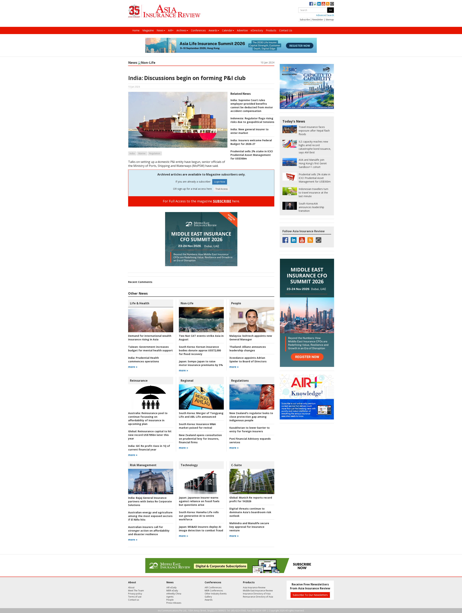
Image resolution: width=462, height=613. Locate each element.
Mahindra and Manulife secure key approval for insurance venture (249, 526)
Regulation (154, 153)
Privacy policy (135, 593)
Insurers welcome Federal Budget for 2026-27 (251, 142)
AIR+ (171, 30)
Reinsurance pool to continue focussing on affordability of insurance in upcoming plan (147, 418)
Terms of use (134, 596)
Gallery (208, 596)
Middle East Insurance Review (258, 590)
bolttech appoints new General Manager (250, 337)
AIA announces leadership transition (311, 207)
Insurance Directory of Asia (257, 593)
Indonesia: (237, 118)
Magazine (148, 30)
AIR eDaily (171, 587)
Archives (181, 30)
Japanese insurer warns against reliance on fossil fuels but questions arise (199, 501)
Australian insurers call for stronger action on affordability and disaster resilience (148, 530)
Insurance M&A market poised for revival (197, 425)
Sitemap (330, 19)
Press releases (173, 602)
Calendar (227, 30)
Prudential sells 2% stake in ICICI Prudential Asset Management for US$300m (251, 155)
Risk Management (143, 465)
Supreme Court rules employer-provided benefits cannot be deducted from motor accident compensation (251, 105)
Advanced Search (325, 15)
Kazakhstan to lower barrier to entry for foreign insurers (249, 429)
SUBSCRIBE (222, 201)
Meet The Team (136, 590)
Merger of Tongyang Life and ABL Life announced (201, 414)
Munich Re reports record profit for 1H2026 (250, 499)
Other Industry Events (215, 593)
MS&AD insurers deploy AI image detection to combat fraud (201, 528)
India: (135, 78)
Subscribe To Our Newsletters (310, 595)
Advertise (242, 30)
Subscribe (305, 19)
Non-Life (148, 62)
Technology (189, 465)
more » (132, 366)
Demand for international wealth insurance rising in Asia (149, 337)
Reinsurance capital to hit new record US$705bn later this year (149, 435)
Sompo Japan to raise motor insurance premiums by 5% (201, 363)
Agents (169, 596)
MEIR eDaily (172, 590)
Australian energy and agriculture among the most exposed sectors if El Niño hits (150, 516)
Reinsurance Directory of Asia (258, 596)
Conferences (198, 30)
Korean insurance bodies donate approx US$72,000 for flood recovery (200, 350)
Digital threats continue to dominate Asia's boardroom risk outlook (250, 512)
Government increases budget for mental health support (150, 348)
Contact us (133, 599)
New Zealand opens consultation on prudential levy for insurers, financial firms (200, 438)
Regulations (240, 381)
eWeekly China (173, 593)
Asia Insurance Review (254, 587)
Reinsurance (139, 381)
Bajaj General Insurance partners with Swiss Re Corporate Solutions (150, 501)
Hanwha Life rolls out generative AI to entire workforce (199, 515)
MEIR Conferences (214, 590)
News (160, 30)
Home (136, 30)
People (236, 303)
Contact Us (285, 30)
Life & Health (139, 303)
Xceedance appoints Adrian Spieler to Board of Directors (248, 359)
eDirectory (257, 30)
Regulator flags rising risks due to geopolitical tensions (252, 120)
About (131, 587)
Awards (213, 30)
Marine (141, 153)
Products (271, 30)
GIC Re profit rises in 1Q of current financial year (149, 447)
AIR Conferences (213, 587)
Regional (187, 381)
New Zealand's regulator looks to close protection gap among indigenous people (251, 416)
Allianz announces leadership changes (247, 348)
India (132, 153)
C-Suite (236, 465)
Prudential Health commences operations (143, 359)
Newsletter (317, 19)
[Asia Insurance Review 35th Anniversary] (164, 11)
